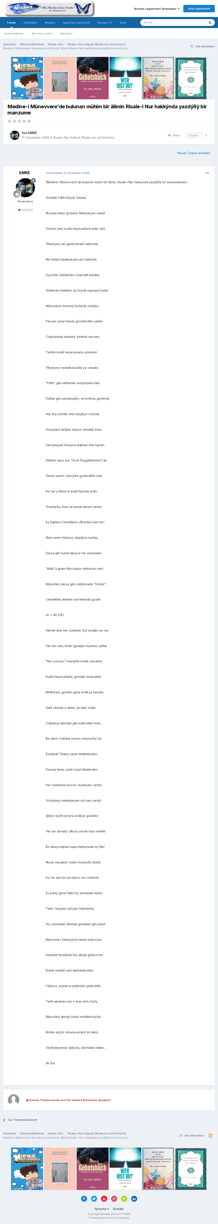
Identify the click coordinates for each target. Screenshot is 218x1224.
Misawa (50, 22)
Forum (11, 22)
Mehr (123, 22)
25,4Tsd (27, 210)
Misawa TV (104, 22)
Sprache (101, 1209)
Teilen (175, 135)
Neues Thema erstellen (194, 153)
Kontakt (118, 1209)
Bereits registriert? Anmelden (156, 8)
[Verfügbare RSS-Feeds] (210, 1136)
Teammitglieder (14, 33)
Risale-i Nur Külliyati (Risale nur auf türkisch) (83, 137)
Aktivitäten (30, 22)
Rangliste (66, 33)
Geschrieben (67, 173)
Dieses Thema (190, 22)
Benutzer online (42, 33)
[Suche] (210, 22)
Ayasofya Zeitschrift (76, 22)
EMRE (32, 133)
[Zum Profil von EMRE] (14, 135)
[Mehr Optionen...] (207, 173)
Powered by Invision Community (109, 1217)
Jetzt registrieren (199, 8)
